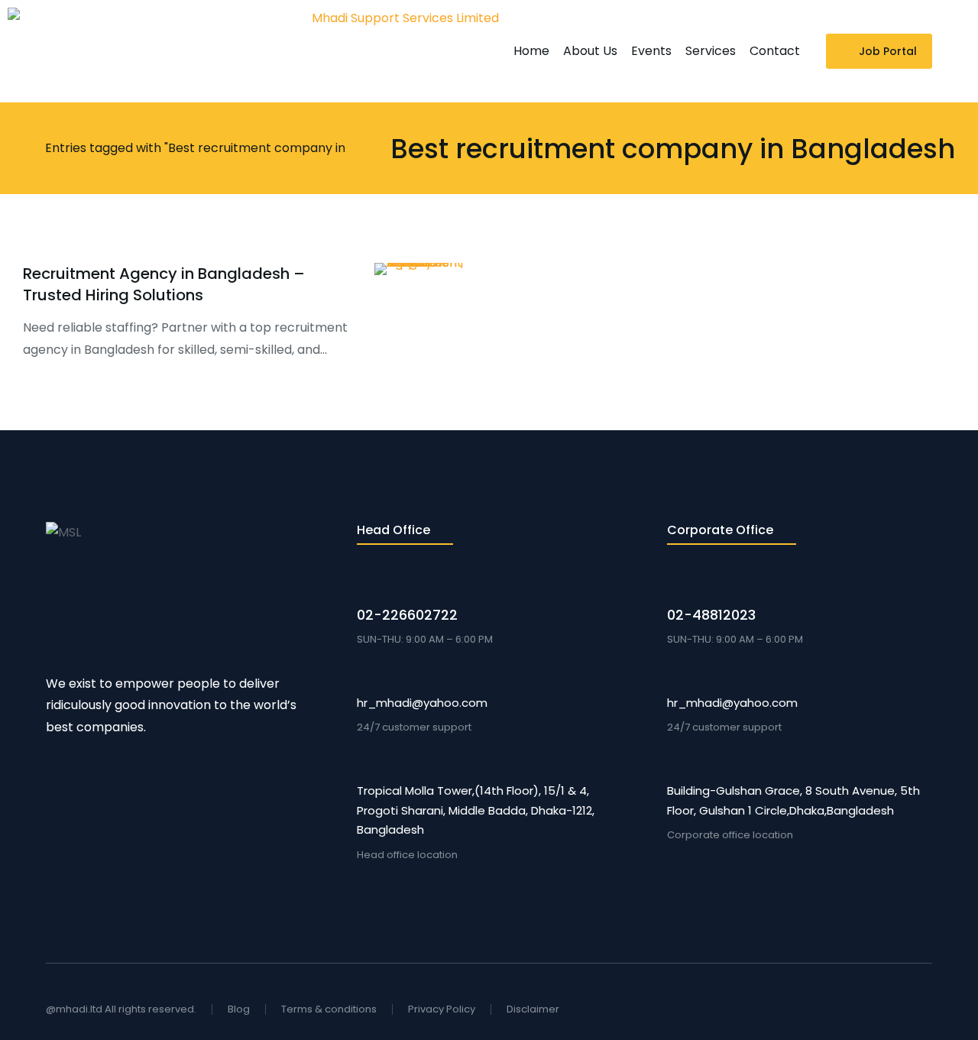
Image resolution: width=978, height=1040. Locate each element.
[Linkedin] (926, 1009)
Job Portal (888, 51)
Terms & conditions (329, 1009)
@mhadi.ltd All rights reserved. (121, 1009)
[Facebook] (871, 1009)
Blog (239, 1009)
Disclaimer (533, 1009)
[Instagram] (898, 1009)
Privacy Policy (441, 1009)
